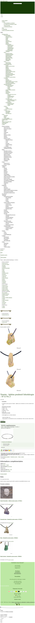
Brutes (3, 269)
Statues (3, 296)
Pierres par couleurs (5, 264)
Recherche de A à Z (5, 314)
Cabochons (4, 276)
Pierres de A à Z (5, 263)
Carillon (3, 301)
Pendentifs (4, 266)
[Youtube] (19, 601)
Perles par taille (5, 287)
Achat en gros (4, 322)
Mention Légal (14, 602)
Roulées (3, 271)
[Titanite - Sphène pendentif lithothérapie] (10, 370)
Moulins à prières (5, 295)
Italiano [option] (1, 620)
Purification (4, 281)
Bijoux (1, 252)
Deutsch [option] (1, 619)
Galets (3, 270)
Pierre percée (9, 466)
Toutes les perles (5, 286)
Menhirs (3, 279)
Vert (11, 469)
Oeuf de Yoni (4, 275)
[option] (2, 619)
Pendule (3, 298)
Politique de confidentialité (21, 602)
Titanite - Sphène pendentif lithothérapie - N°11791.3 (10, 426)
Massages (4, 274)
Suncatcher (4, 302)
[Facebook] (15, 601)
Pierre (4, 463)
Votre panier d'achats (7, 12)
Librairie (3, 307)
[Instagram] (17, 601)
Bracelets (3, 265)
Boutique (1, 250)
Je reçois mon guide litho (4, 585)
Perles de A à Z (4, 285)
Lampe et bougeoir (5, 300)
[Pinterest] (18, 601)
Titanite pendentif (3, 257)
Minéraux (3, 280)
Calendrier (4, 282)
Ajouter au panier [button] (11, 504)
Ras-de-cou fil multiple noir (5, 428)
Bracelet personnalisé (6, 268)
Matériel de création (5, 290)
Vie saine (3, 303)
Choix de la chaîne (6, 444)
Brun (9, 469)
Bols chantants (4, 292)
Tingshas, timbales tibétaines (7, 297)
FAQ (19, 603)
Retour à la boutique (9, 611)
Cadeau (3, 306)
